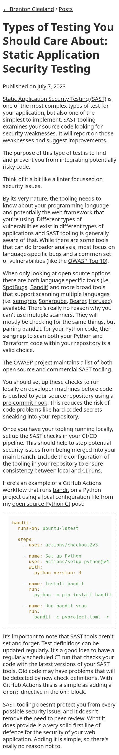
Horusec (99, 301)
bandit (61, 490)
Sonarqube (53, 301)
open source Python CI (41, 503)
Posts (66, 9)
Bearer (77, 301)
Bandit (38, 287)
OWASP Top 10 (87, 260)
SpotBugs (15, 287)
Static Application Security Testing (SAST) (54, 98)
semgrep (24, 301)
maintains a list (73, 362)
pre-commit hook (25, 402)
